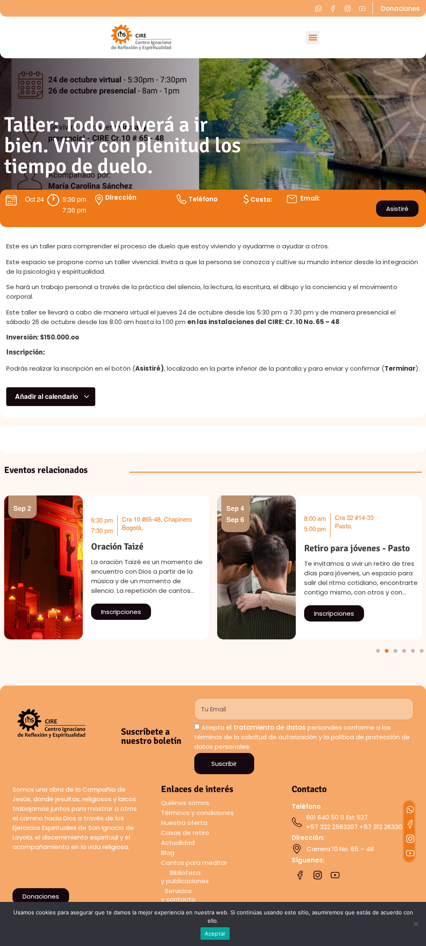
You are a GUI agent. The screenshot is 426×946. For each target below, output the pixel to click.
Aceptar (215, 933)
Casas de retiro (185, 832)
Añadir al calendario (47, 396)
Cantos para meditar (194, 862)
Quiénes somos (185, 802)
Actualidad (178, 842)
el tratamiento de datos (266, 727)
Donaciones (400, 8)
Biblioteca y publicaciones (185, 876)
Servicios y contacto (178, 895)
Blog (167, 852)
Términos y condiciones (197, 812)
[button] (313, 38)
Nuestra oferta (184, 822)
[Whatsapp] (410, 809)
